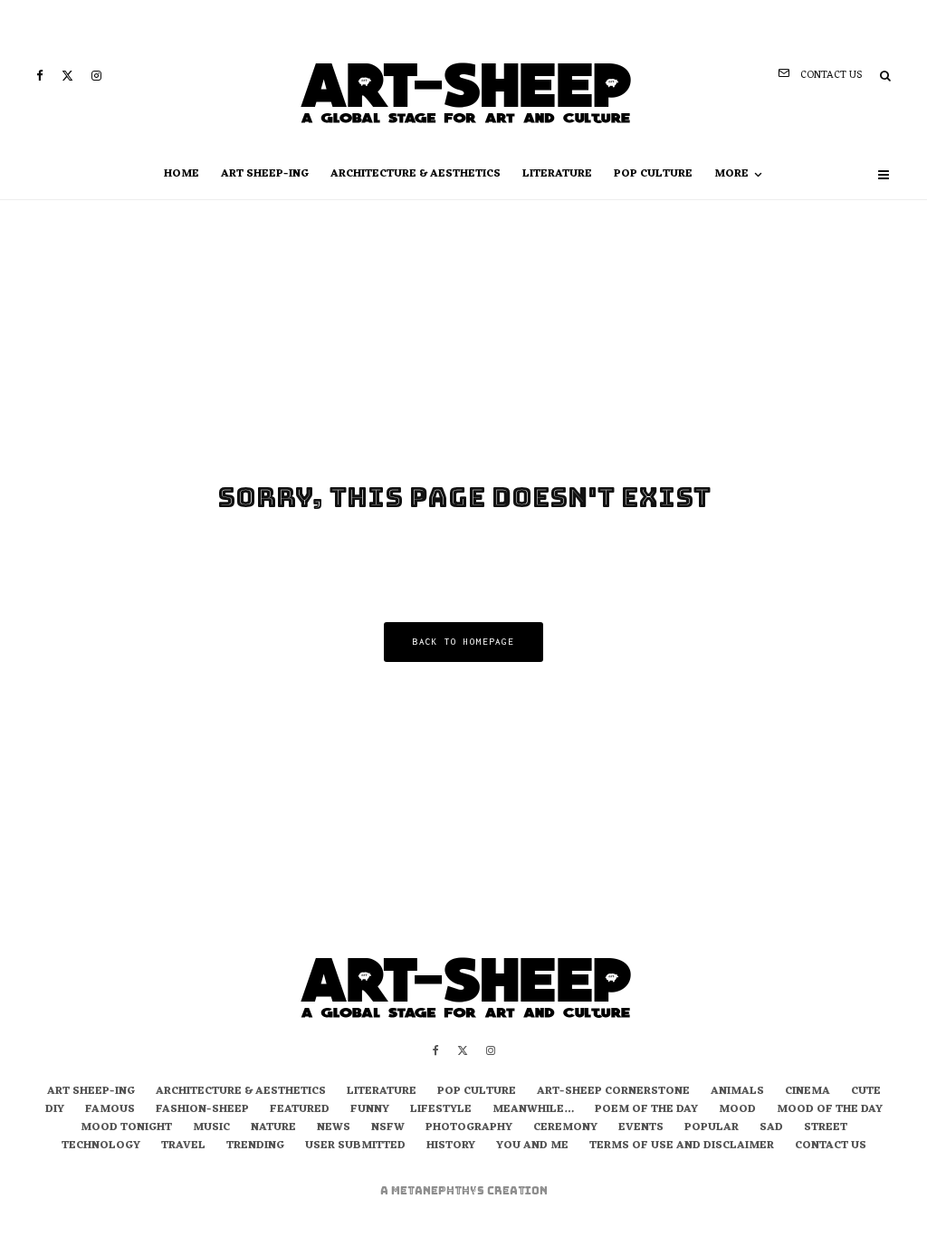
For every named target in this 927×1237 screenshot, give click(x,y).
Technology (101, 1146)
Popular (711, 1128)
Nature (273, 1128)
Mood (737, 1110)
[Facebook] (40, 76)
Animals (737, 1092)
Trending (255, 1146)
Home (181, 174)
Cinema (807, 1092)
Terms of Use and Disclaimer (681, 1146)
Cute (866, 1092)
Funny (369, 1110)
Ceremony (565, 1128)
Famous (110, 1110)
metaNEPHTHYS (439, 1191)
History (450, 1146)
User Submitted (355, 1146)
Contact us (830, 1146)
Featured (300, 1110)
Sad (771, 1128)
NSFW (388, 1128)
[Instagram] (96, 76)
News (333, 1128)
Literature (557, 174)
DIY (54, 1110)
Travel (183, 1146)
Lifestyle (441, 1110)
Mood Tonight (126, 1128)
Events (641, 1128)
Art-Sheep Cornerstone (613, 1092)
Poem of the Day (646, 1110)
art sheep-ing (265, 174)
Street (825, 1128)
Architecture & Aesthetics (415, 174)
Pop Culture (653, 174)
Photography (468, 1128)
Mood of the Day (830, 1110)
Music (211, 1128)
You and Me (532, 1146)
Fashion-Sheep (202, 1110)
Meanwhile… (533, 1110)
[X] (67, 76)
